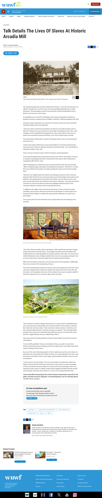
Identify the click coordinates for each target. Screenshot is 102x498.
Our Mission (81, 479)
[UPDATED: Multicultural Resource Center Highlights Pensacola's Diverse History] (8, 454)
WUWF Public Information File (43, 475)
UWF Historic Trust (64, 409)
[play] (3, 11)
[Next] (77, 97)
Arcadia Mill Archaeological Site (47, 409)
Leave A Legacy (61, 486)
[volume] (8, 11)
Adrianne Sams (32, 413)
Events (11, 16)
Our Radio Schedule (83, 482)
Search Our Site (82, 475)
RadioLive (61, 16)
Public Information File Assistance (44, 479)
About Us (38, 486)
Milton (49, 413)
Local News (6, 25)
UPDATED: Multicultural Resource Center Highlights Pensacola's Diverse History (23, 454)
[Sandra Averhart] (26, 429)
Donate (96, 4)
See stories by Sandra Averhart (42, 435)
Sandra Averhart (13, 45)
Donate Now (60, 475)
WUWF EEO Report (40, 482)
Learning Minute (29, 16)
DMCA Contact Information (84, 486)
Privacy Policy (60, 482)
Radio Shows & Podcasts (46, 16)
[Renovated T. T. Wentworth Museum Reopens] (40, 454)
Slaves (42, 413)
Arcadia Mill (63, 107)
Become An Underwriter (63, 479)
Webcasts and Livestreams (76, 16)
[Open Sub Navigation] (6, 16)
